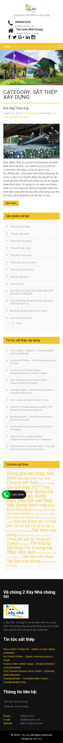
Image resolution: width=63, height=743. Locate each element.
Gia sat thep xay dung (28, 489)
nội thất (10, 522)
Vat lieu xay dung (23, 560)
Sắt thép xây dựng (19, 117)
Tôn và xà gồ (17, 284)
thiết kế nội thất (42, 553)
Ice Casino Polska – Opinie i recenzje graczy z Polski (33, 362)
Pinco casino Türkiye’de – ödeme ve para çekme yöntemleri (31, 352)
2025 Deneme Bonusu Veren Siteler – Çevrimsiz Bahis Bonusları (29, 381)
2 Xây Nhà (25, 735)
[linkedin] (28, 37)
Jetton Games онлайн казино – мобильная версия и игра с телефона (31, 438)
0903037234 (22, 22)
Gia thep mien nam (44, 509)
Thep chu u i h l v (32, 535)
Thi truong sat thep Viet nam (30, 550)
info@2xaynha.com (24, 26)
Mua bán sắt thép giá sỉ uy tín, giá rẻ (28, 310)
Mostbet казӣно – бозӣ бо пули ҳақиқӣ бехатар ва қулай (31, 418)
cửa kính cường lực (46, 483)
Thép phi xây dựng (19, 233)
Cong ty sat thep (22, 482)
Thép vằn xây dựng (20, 226)
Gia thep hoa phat (30, 507)
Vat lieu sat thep (38, 556)
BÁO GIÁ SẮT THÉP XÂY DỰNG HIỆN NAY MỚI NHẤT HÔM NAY (31, 292)
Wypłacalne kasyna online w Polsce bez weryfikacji (31, 428)
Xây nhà (37, 738)
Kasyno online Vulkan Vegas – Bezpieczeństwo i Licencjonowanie (28, 372)
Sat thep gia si (24, 531)
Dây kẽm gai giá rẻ (19, 276)
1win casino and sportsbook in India (29, 400)
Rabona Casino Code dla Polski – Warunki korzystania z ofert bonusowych (32, 448)
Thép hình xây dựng (20, 248)
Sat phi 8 (22, 521)
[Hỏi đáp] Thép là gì (16, 108)
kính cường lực (49, 518)
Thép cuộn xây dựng (20, 241)
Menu (7, 46)
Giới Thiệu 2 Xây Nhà (21, 318)
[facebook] (9, 37)
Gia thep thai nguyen (40, 514)
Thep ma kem (46, 535)
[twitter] (14, 37)
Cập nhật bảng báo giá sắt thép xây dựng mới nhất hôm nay (31, 302)
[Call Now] (6, 494)
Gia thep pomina (19, 513)
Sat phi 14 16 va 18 (34, 526)
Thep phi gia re (20, 539)
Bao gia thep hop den (33, 478)
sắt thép (20, 535)
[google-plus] (21, 37)
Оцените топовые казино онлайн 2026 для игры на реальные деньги (31, 408)
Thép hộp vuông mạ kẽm (23, 262)
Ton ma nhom (16, 557)
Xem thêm (11, 203)
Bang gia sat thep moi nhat (30, 476)
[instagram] (33, 37)
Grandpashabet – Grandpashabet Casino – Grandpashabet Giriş (33, 391)
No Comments (30, 113)
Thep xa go (24, 544)
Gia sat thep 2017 (24, 487)
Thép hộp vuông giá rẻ (21, 269)
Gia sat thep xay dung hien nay (30, 496)
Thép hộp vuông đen (21, 255)
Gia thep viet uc (33, 517)
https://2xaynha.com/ (31, 723)
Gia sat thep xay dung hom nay (30, 503)
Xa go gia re (46, 562)
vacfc (19, 323)
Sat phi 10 (40, 521)
